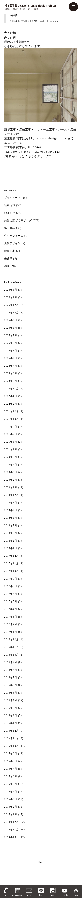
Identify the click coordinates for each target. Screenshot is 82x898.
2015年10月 (11, 745)
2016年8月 (10, 669)
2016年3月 (10, 707)
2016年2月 (10, 715)
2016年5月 (10, 692)
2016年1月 (10, 723)
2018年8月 (10, 517)
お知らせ (9, 212)
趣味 (7, 266)
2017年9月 (10, 578)
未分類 (8, 258)
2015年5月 (10, 783)
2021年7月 (10, 434)
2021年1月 (10, 449)
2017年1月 (10, 631)
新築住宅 (9, 250)
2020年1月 (10, 487)
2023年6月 (10, 381)
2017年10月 (11, 571)
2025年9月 (10, 320)
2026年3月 (10, 289)
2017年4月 (10, 609)
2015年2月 (10, 806)
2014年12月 (11, 821)
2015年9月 (10, 753)
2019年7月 (10, 502)
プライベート (12, 197)
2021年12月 (11, 411)
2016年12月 (11, 639)
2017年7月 (10, 593)
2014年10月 (11, 837)
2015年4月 (10, 791)
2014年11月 (11, 829)
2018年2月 (10, 540)
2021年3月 (10, 441)
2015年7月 (10, 768)
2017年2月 (10, 624)
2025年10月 (11, 312)
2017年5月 (10, 601)
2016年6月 (10, 685)
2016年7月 (10, 677)
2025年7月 (10, 335)
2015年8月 (10, 761)
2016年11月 (11, 647)
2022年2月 (10, 403)
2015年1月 (10, 814)
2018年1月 (10, 548)
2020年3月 (10, 472)
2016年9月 (10, 662)
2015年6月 (10, 776)
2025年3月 (10, 350)
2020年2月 (10, 479)
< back (41, 862)
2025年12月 (11, 304)
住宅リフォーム (14, 235)
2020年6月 (10, 457)
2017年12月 (11, 555)
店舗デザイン (12, 243)
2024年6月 (10, 373)
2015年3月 (10, 799)
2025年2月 (10, 358)
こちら (29, 156)
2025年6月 (10, 343)
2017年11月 (11, 563)
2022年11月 (11, 388)
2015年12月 (11, 730)
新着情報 (9, 205)
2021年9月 (10, 426)
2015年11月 (11, 738)
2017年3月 (10, 616)
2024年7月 (10, 365)
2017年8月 (10, 586)
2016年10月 (11, 654)
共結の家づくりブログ (18, 220)
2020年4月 (10, 464)
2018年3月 (10, 533)
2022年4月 (10, 396)
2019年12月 (11, 495)
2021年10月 (11, 419)
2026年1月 (10, 297)
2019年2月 (10, 510)
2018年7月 (10, 525)
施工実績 (9, 228)
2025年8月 (10, 327)
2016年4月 (10, 700)
